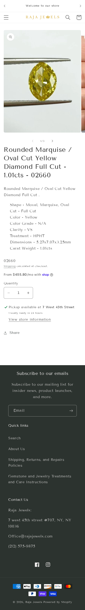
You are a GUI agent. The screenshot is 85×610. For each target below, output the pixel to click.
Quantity (11, 283)
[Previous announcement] (4, 5)
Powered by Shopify (57, 602)
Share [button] (14, 333)
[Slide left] (32, 140)
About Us (16, 449)
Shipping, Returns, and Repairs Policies (36, 463)
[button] (6, 17)
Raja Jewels (33, 602)
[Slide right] (52, 140)
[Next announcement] (80, 5)
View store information (30, 319)
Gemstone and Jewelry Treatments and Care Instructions (39, 479)
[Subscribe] (71, 411)
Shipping (10, 266)
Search (14, 438)
